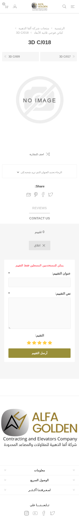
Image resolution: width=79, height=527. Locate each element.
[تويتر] (52, 513)
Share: (39, 186)
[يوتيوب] (35, 513)
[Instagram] (26, 513)
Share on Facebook (43, 194)
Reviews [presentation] (39, 208)
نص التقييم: (63, 293)
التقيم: (39, 335)
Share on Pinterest (36, 194)
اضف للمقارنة (36, 154)
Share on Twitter (50, 194)
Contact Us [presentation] (39, 218)
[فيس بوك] (43, 513)
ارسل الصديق (28, 194)
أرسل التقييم (39, 353)
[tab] (39, 208)
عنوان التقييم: (61, 273)
